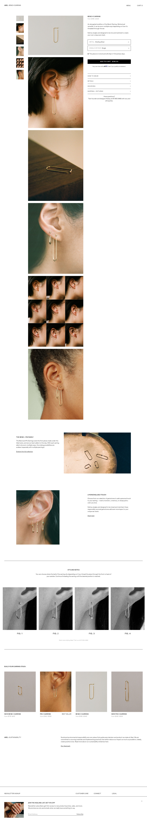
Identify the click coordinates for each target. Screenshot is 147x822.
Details (109, 81)
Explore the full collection (24, 452)
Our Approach (65, 746)
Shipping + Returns (109, 91)
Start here (91, 516)
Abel (6, 5)
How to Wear (109, 76)
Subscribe (80, 814)
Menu (128, 5)
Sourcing (109, 86)
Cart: (140, 5)
